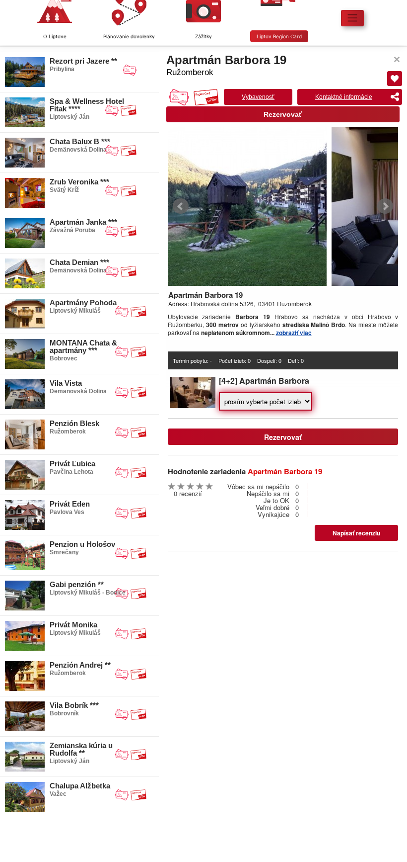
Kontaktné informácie (343, 96)
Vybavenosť (258, 96)
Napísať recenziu (356, 532)
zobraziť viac (294, 332)
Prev (181, 206)
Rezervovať (283, 114)
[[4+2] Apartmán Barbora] (192, 405)
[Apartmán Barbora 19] (247, 206)
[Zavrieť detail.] (397, 59)
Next (385, 206)
